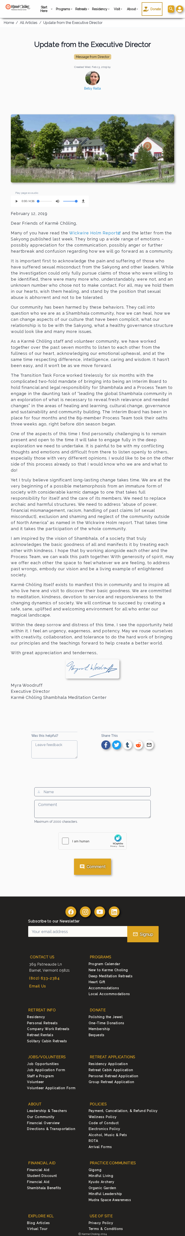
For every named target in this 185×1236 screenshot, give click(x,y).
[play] (16, 201)
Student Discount (42, 1176)
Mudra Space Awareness (110, 1200)
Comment (96, 866)
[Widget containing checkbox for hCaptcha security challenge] (92, 841)
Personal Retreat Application (114, 1076)
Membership (99, 1029)
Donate (155, 9)
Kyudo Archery (102, 1182)
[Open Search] (171, 9)
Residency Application (108, 1064)
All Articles (28, 23)
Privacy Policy (101, 1223)
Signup (146, 934)
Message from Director (92, 57)
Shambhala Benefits (44, 1188)
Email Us (37, 986)
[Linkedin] (114, 911)
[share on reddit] (138, 744)
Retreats (81, 9)
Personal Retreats (42, 1023)
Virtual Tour (37, 1229)
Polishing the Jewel (106, 1017)
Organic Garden (102, 1188)
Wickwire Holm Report (93, 233)
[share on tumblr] (127, 744)
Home (9, 23)
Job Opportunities (43, 1064)
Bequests (97, 1035)
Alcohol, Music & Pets (108, 1135)
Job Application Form (46, 1070)
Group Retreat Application (111, 1082)
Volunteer (35, 1082)
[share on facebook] (105, 744)
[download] (83, 201)
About (131, 9)
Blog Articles (38, 1223)
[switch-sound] (57, 201)
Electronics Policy (104, 1129)
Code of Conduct (104, 1123)
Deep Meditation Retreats (111, 976)
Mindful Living (101, 1176)
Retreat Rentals (40, 1035)
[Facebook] (70, 911)
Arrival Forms (100, 1147)
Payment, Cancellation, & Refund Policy (123, 1111)
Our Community (41, 1117)
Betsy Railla (92, 88)
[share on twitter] (116, 744)
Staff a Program (40, 1076)
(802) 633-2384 (44, 978)
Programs (63, 9)
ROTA (93, 1141)
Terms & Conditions (106, 1229)
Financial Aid (38, 1170)
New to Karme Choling (108, 970)
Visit (117, 9)
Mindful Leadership (105, 1194)
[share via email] (149, 744)
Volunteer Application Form (51, 1088)
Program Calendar (104, 964)
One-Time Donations (107, 1023)
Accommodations (104, 988)
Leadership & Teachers (47, 1111)
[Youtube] (99, 911)
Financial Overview (43, 1123)
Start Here (43, 9)
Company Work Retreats (48, 1029)
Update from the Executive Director (72, 23)
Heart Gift (97, 982)
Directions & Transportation (51, 1129)
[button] (179, 9)
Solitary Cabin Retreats (47, 1041)
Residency (100, 9)
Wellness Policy (103, 1117)
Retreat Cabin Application (111, 1070)
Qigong (95, 1170)
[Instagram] (85, 911)
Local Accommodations (109, 994)
